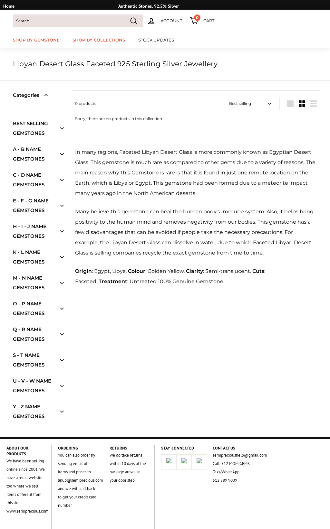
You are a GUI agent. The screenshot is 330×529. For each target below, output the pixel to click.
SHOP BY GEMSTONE (36, 39)
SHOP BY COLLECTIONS (99, 39)
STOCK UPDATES (156, 39)
